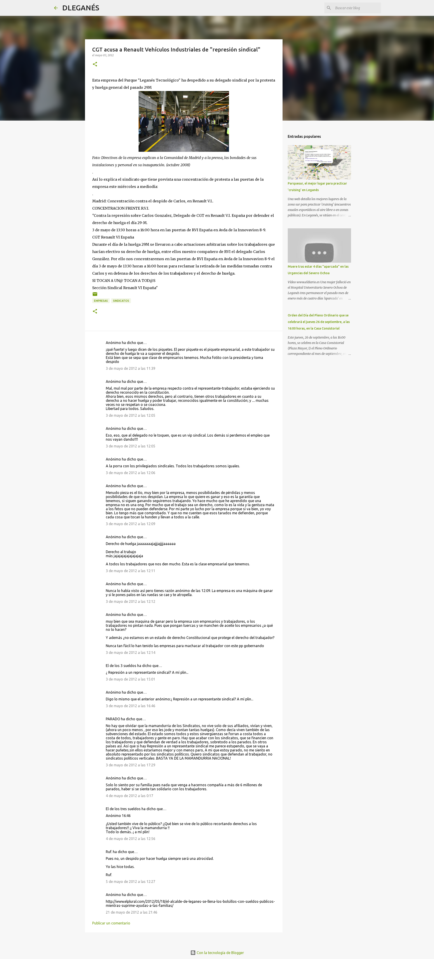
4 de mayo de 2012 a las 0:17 (129, 796)
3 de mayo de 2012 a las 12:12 (130, 601)
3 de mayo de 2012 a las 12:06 (130, 473)
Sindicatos (121, 300)
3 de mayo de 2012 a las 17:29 (130, 765)
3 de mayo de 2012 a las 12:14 (130, 652)
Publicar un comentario (111, 923)
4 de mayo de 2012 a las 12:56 (130, 839)
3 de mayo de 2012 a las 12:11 (130, 571)
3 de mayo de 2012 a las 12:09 (130, 524)
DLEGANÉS (80, 8)
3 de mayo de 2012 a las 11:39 (130, 368)
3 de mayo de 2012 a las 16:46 (130, 706)
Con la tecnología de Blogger (220, 953)
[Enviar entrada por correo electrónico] (95, 295)
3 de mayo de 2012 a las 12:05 (130, 415)
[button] (95, 64)
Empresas (101, 300)
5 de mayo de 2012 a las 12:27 (130, 881)
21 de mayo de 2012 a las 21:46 (131, 912)
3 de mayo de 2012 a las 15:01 (130, 679)
